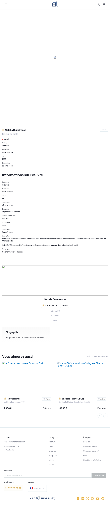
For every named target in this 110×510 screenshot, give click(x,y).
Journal (52, 465)
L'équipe (86, 442)
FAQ (85, 455)
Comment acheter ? (91, 451)
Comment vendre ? (91, 446)
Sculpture (53, 455)
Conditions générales (92, 460)
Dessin (51, 446)
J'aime (48, 399)
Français (38, 488)
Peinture (52, 442)
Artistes (52, 460)
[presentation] (100, 416)
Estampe (47, 408)
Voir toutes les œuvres (97, 356)
